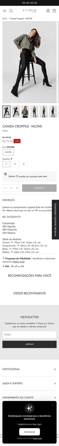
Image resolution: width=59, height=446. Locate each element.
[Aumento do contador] (17, 188)
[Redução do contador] (5, 188)
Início (4, 18)
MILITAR (8, 152)
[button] (4, 11)
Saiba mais (18, 261)
